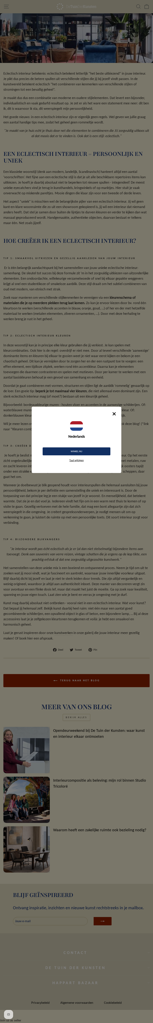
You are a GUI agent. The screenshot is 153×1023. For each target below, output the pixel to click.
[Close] (114, 414)
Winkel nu (76, 451)
